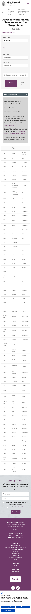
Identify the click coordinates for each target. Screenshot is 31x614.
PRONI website (9, 125)
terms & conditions (19, 506)
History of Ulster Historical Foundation (15, 547)
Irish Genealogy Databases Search (11, 12)
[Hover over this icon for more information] (4, 48)
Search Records (11, 84)
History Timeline (15, 545)
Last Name (6, 62)
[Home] (2, 12)
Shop (15, 565)
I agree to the (16, 506)
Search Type (6, 37)
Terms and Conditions (15, 557)
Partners (15, 551)
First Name (6, 54)
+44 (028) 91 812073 (16, 533)
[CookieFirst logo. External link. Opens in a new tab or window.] (2, 593)
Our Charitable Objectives (15, 549)
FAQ (15, 560)
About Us (15, 543)
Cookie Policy (15, 555)
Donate (15, 579)
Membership (15, 571)
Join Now (15, 512)
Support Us (15, 569)
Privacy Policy (15, 553)
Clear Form (23, 84)
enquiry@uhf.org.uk (17, 537)
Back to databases (7, 32)
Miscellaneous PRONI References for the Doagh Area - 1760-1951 (23, 12)
